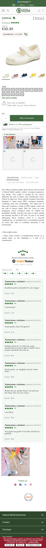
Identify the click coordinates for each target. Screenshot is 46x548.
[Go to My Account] (39, 10)
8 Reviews (6, 23)
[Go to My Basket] (43, 10)
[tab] (13, 178)
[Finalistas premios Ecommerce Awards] (28, 497)
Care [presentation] (36, 178)
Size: (4, 87)
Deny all (20, 545)
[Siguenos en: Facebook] (20, 485)
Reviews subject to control (22, 264)
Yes (11, 293)
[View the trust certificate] (23, 261)
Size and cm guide (9, 98)
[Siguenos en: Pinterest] (15, 485)
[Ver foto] (15, 461)
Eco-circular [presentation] (32, 182)
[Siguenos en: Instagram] (31, 485)
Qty (3, 113)
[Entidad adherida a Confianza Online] (16, 497)
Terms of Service (14, 129)
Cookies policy (33, 542)
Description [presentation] (12, 178)
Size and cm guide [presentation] (16, 182)
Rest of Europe (23, 2)
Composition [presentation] (26, 178)
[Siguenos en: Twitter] (26, 485)
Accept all (9, 545)
